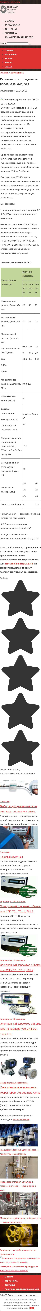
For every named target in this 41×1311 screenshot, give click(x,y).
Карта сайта (12, 25)
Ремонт (9, 62)
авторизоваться (21, 1119)
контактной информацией (19, 564)
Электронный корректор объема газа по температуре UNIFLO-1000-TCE (20, 1028)
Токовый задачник (11, 856)
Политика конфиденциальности (22, 1289)
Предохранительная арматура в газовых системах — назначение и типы (18, 1186)
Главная (9, 50)
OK (32, 1308)
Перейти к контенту (10, 2)
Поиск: (3, 43)
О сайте (9, 21)
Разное (8, 58)
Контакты (11, 29)
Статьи (8, 66)
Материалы (11, 54)
